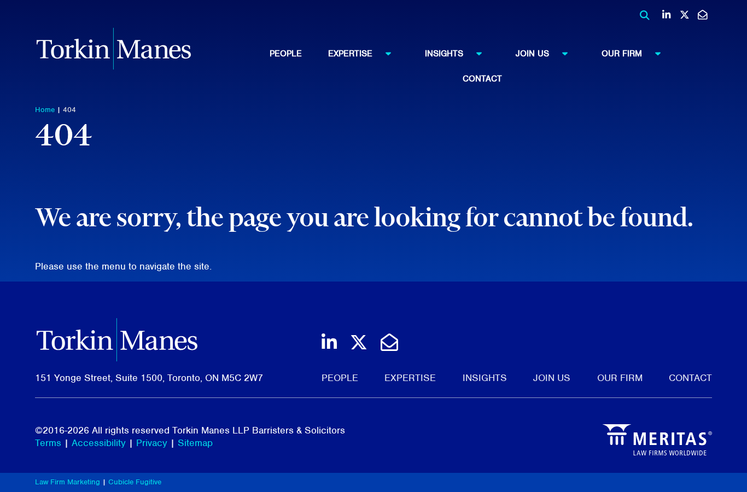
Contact (482, 78)
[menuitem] (299, 53)
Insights (444, 53)
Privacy (151, 443)
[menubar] (482, 63)
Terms (48, 443)
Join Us (532, 53)
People (286, 53)
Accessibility (99, 443)
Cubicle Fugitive (134, 482)
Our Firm (622, 53)
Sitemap (195, 443)
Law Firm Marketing (67, 482)
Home (45, 109)
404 (69, 109)
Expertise (350, 53)
